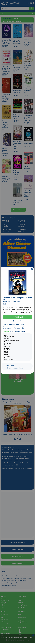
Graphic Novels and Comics (15, 368)
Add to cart (18, 317)
